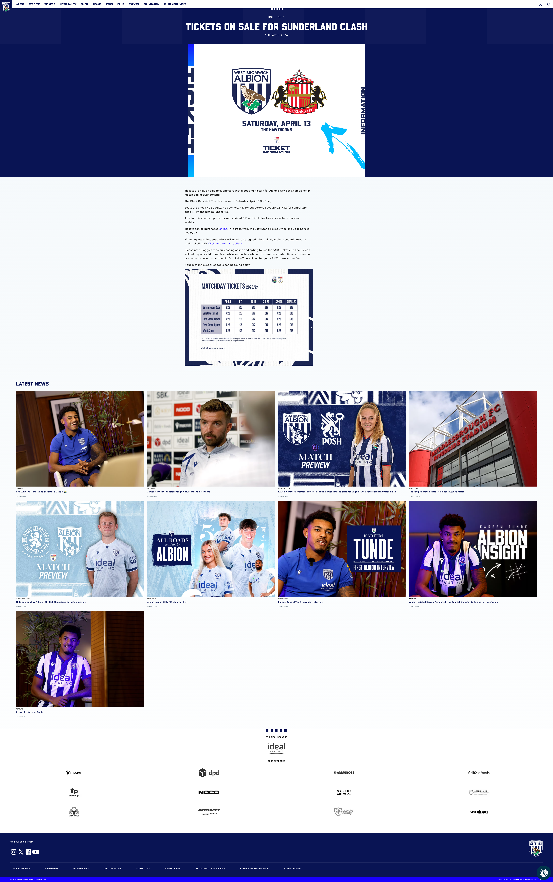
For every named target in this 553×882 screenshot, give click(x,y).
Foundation (151, 4)
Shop (84, 4)
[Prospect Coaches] (209, 812)
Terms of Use (172, 868)
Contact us (143, 868)
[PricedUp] (74, 792)
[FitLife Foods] (479, 772)
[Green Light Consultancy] (479, 792)
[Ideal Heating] (276, 748)
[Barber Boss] (344, 773)
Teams (97, 4)
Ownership (51, 868)
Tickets (49, 4)
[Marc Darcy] (74, 812)
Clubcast (539, 879)
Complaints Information (254, 868)
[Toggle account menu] (540, 4)
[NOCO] (209, 792)
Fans (109, 4)
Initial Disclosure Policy (210, 868)
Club (120, 4)
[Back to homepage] (6, 6)
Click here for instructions (225, 243)
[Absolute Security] (344, 812)
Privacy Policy (21, 868)
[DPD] (209, 773)
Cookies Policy (112, 868)
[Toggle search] (549, 4)
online (223, 228)
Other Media (519, 879)
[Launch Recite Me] (544, 873)
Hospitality (68, 4)
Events (134, 4)
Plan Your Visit (175, 4)
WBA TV (34, 4)
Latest (19, 4)
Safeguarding (292, 868)
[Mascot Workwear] (344, 792)
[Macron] (74, 772)
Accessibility (81, 868)
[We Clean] (479, 812)
